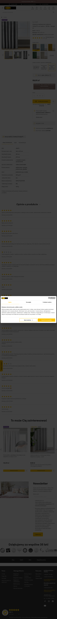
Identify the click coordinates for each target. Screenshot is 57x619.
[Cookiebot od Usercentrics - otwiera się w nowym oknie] (49, 298)
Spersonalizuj (27, 320)
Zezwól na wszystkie (46, 320)
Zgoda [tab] (9, 302)
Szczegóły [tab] (28, 302)
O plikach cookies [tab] (47, 302)
